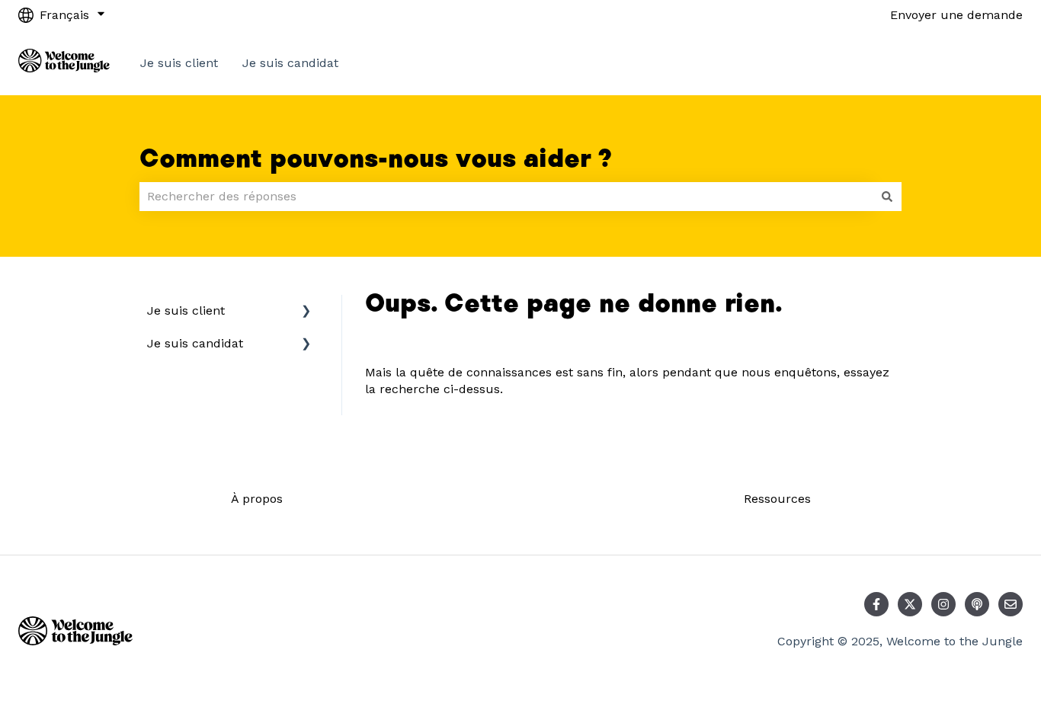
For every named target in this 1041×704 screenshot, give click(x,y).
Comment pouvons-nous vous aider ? (375, 159)
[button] (306, 312)
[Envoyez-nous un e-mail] (1010, 604)
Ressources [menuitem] (777, 498)
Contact (984, 63)
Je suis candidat (290, 63)
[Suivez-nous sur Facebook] (876, 604)
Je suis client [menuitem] (186, 310)
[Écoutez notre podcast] (977, 604)
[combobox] (506, 196)
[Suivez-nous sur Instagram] (943, 604)
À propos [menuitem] (257, 498)
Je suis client (179, 63)
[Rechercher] (887, 196)
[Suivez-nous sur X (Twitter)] (910, 604)
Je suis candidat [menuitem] (195, 343)
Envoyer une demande (956, 15)
